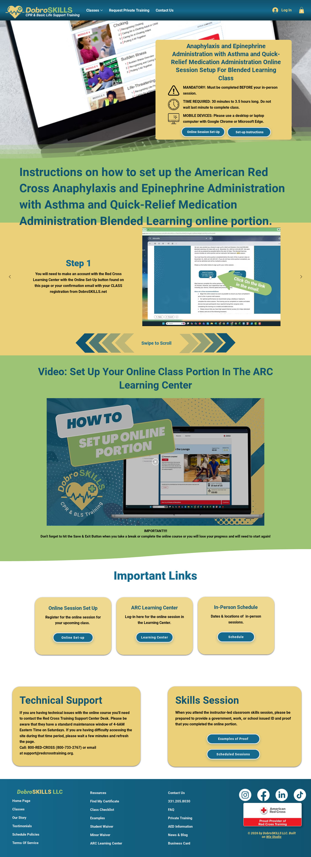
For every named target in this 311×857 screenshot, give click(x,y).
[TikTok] (300, 795)
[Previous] (9, 276)
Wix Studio (273, 837)
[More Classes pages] (101, 10)
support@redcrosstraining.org (48, 753)
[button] (301, 10)
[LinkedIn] (281, 795)
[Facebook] (263, 795)
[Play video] (155, 461)
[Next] (301, 276)
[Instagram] (245, 795)
